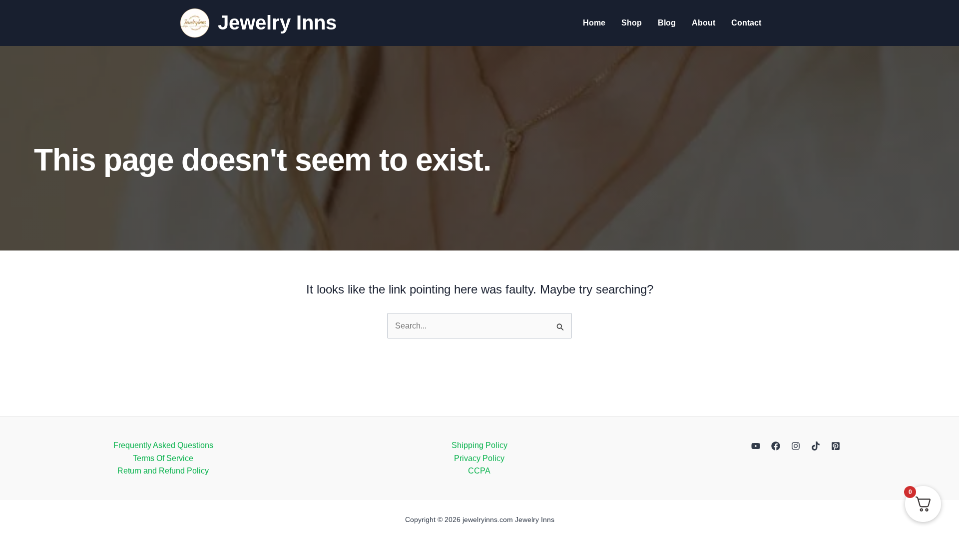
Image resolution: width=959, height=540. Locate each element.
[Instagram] (795, 446)
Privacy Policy (479, 458)
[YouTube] (755, 446)
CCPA (479, 470)
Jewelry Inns (277, 23)
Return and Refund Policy (163, 470)
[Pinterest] (835, 446)
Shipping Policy (479, 445)
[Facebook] (775, 446)
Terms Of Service (163, 458)
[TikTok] (815, 446)
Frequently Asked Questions (163, 445)
